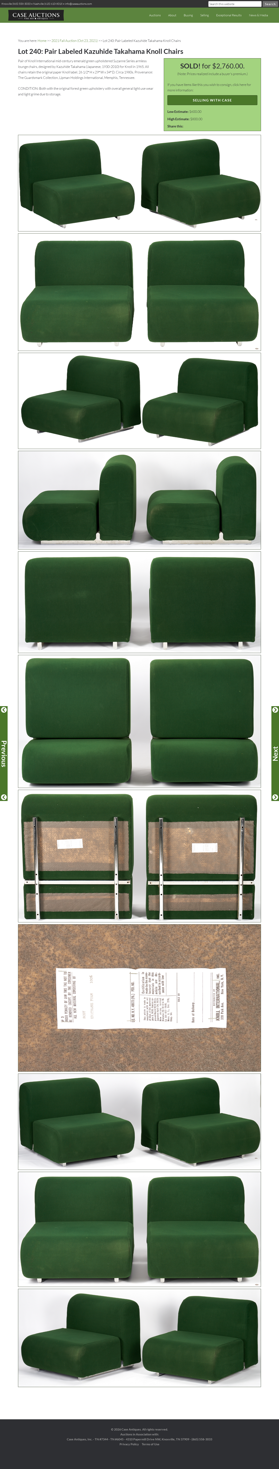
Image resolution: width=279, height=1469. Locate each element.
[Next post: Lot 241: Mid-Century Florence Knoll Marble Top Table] (275, 753)
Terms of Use (150, 1444)
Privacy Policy (129, 1444)
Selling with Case (212, 100)
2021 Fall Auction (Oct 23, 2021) (74, 41)
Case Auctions (36, 15)
